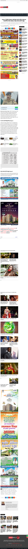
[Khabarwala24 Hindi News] (4, 7)
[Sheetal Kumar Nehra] (3, 506)
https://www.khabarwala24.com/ (9, 503)
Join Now (16, 107)
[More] (16, 28)
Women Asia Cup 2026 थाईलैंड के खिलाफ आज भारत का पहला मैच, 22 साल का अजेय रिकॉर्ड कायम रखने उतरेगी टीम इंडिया (24, 32)
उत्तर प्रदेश (3, 17)
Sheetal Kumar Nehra (6, 25)
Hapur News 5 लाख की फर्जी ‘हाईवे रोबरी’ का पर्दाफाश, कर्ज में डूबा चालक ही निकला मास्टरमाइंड (9, 521)
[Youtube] (26, 0)
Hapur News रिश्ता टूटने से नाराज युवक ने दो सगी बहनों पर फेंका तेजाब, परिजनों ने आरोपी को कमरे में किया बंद (3, 521)
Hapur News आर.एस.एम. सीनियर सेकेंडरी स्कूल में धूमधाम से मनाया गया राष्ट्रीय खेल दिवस (9, 530)
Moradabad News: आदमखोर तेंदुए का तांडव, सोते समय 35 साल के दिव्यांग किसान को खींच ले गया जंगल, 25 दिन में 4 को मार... (24, 68)
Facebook (4, 231)
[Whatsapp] (21, 0)
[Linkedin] (12, 28)
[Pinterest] (25, 0)
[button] (26, 15)
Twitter (11, 231)
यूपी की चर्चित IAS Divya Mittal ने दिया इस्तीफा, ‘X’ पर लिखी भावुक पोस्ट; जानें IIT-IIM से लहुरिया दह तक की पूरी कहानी (24, 35)
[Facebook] (22, 0)
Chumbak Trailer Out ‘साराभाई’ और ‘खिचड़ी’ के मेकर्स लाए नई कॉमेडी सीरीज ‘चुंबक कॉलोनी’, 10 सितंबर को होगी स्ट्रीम (24, 29)
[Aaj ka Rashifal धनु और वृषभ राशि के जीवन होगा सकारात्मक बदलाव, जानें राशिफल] (20, 41)
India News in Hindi (6, 230)
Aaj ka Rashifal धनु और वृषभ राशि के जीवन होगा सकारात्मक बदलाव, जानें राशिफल (24, 41)
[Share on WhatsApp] (27, 536)
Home (1, 17)
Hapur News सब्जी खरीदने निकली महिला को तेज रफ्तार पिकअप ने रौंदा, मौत (15, 521)
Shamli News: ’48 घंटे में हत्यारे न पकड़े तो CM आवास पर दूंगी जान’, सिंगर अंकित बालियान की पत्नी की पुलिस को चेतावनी (24, 65)
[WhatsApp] (10, 28)
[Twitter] (23, 0)
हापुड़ (4, 17)
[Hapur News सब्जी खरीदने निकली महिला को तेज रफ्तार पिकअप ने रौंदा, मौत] (15, 518)
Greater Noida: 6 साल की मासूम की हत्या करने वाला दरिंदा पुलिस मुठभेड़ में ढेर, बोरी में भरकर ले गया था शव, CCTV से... (24, 44)
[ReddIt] (14, 28)
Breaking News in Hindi (4, 228)
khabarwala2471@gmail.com (16, 543)
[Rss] (20, 0)
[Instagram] (24, 0)
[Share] (27, 537)
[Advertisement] (18, 8)
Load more (23, 73)
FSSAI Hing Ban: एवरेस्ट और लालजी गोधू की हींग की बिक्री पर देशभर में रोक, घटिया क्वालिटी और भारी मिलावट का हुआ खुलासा (24, 53)
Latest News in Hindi (12, 228)
